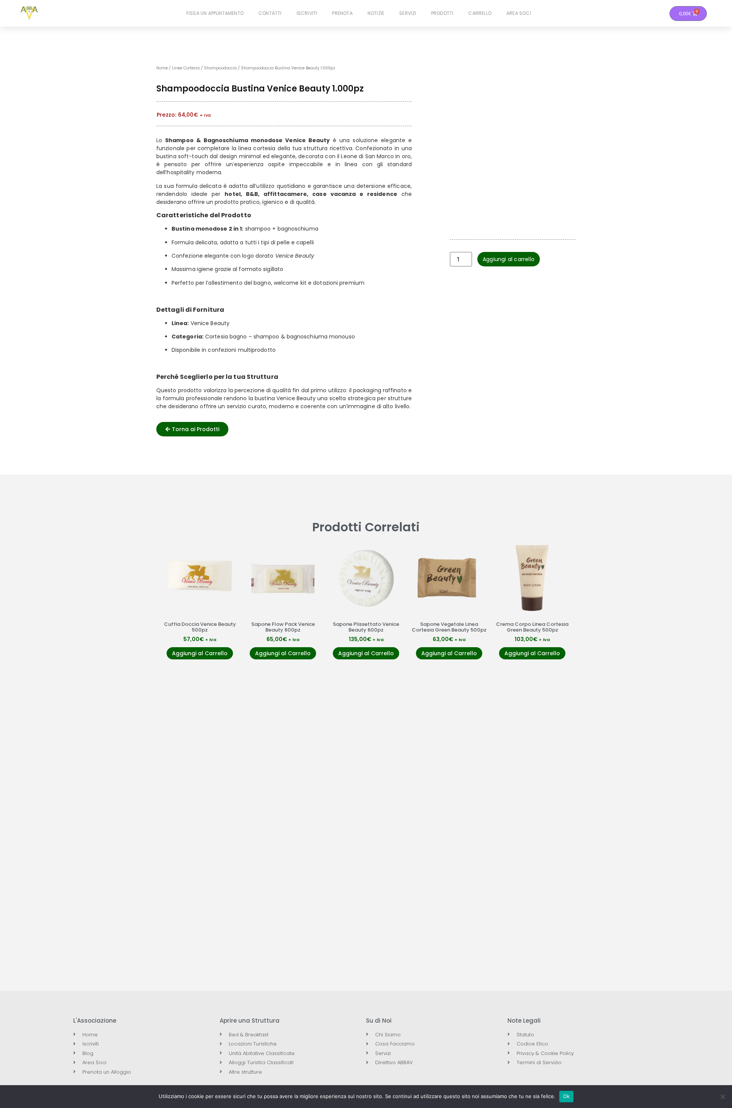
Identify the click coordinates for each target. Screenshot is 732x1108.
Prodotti (442, 13)
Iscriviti (307, 13)
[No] (722, 1096)
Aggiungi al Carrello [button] (200, 653)
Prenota (342, 13)
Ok (566, 1096)
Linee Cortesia (186, 68)
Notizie (376, 13)
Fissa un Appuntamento (215, 13)
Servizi (407, 13)
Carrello (479, 13)
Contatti (270, 13)
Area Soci (518, 13)
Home (162, 68)
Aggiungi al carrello (509, 259)
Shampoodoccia (220, 68)
